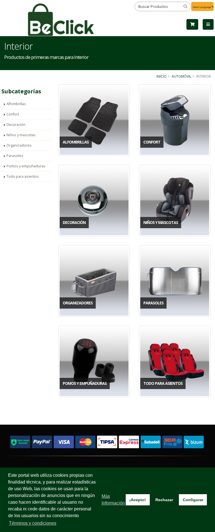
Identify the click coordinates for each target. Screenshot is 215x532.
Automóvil (181, 76)
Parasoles (14, 155)
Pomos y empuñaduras (25, 166)
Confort (12, 114)
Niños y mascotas (21, 135)
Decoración (15, 124)
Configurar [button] (193, 500)
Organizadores (19, 145)
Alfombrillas (16, 103)
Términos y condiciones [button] (32, 523)
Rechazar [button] (164, 500)
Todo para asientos (22, 176)
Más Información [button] (113, 499)
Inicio (161, 76)
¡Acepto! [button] (137, 500)
